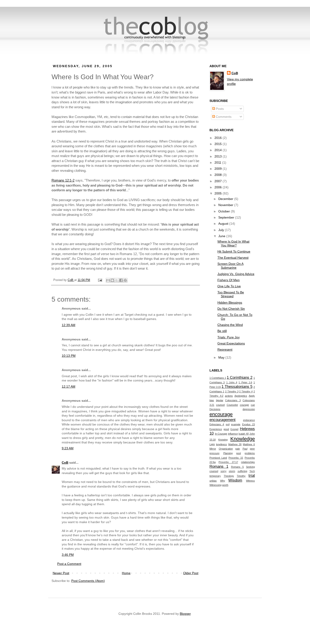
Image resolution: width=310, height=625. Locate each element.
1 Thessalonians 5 (236, 386)
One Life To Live (229, 286)
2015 (218, 144)
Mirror (212, 448)
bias (211, 400)
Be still (222, 331)
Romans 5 (237, 466)
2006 (218, 187)
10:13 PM (69, 355)
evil (227, 424)
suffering (242, 471)
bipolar (219, 400)
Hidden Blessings (229, 302)
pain (237, 448)
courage (244, 405)
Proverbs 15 (236, 457)
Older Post (190, 573)
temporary (215, 476)
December (226, 199)
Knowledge (242, 439)
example (235, 424)
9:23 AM (68, 448)
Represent (224, 349)
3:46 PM (68, 554)
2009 (218, 168)
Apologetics (240, 395)
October (224, 211)
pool (238, 453)
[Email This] (108, 280)
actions (229, 395)
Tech (252, 471)
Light (212, 444)
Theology (229, 476)
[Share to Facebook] (121, 280)
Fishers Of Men (228, 280)
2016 (218, 138)
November (226, 205)
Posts (219, 109)
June (222, 236)
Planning (228, 453)
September (226, 217)
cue (253, 405)
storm (232, 471)
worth (225, 485)
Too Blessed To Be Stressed (230, 294)
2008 (218, 175)
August (223, 223)
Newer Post (61, 573)
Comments (223, 116)
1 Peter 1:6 (245, 382)
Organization (226, 448)
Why (222, 480)
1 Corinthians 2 (239, 377)
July (221, 230)
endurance (249, 420)
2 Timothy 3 (232, 391)
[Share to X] (116, 280)
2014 (218, 150)
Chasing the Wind (230, 325)
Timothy (241, 476)
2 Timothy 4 (246, 391)
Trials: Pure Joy (228, 337)
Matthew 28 (235, 444)
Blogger (185, 613)
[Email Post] (100, 280)
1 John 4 (231, 382)
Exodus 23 (248, 424)
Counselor (232, 405)
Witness (250, 480)
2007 (218, 181)
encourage (221, 414)
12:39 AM (68, 325)
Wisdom (235, 480)
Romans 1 (218, 466)
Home (126, 573)
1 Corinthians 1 (217, 377)
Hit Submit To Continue (233, 251)
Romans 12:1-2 (63, 180)
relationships (248, 462)
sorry (223, 471)
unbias (213, 480)
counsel (220, 405)
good (226, 429)
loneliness (221, 444)
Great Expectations (231, 343)
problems (250, 453)
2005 (218, 193)
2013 (218, 156)
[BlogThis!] (112, 280)
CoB (65, 462)
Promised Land (218, 457)
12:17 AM (68, 386)
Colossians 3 (233, 400)
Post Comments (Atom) (88, 581)
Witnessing (215, 485)
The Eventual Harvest (232, 257)
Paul (245, 448)
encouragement (222, 420)
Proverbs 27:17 (228, 462)
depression (249, 409)
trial (251, 475)
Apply (252, 395)
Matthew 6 (249, 444)
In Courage (221, 433)
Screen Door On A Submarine (230, 265)
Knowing (223, 439)
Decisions (214, 409)
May (221, 357)
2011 (218, 162)
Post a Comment (69, 564)
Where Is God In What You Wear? (233, 243)
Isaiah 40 (244, 433)
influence (233, 433)
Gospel (234, 429)
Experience (215, 429)
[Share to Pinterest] (125, 280)
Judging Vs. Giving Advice (235, 274)
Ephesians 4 (216, 424)
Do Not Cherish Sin (231, 308)
